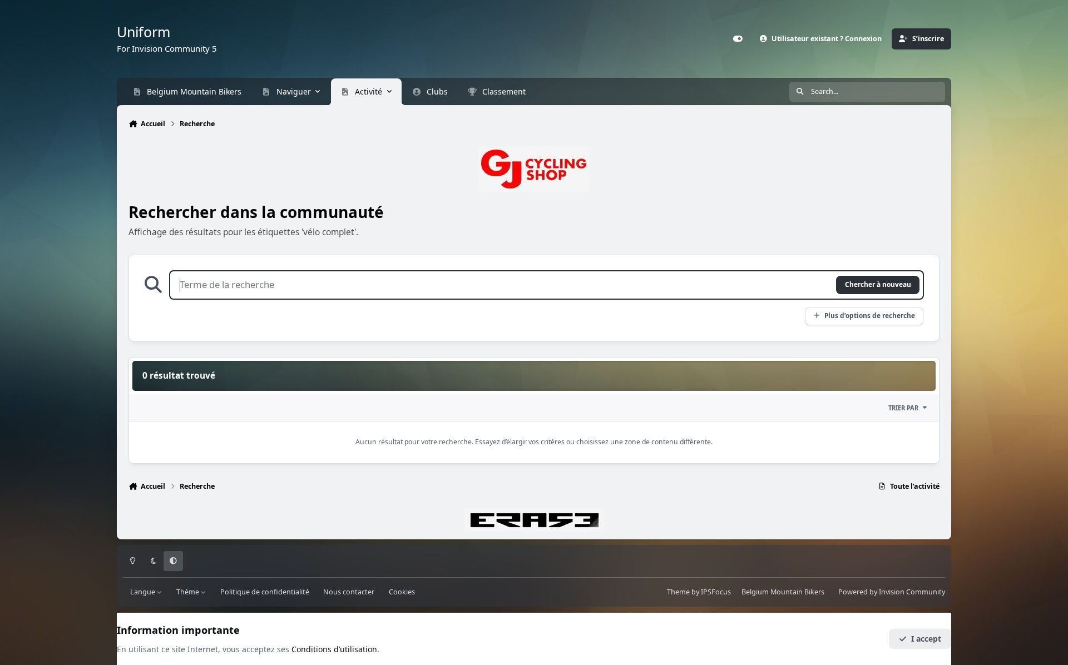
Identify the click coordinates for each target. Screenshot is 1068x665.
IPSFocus (716, 592)
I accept (926, 638)
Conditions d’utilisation (334, 649)
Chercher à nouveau (878, 284)
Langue (143, 592)
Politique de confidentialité (264, 592)
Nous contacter (348, 592)
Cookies (402, 592)
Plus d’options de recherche (869, 315)
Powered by (891, 592)
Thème (188, 592)
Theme (678, 592)
